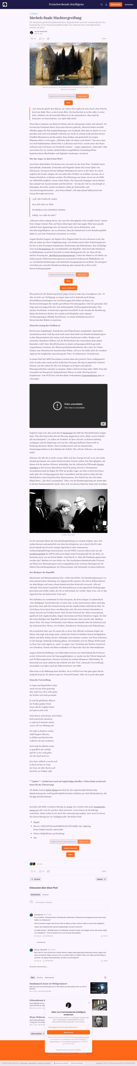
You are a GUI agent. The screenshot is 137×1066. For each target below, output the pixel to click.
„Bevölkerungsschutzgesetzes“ (62, 255)
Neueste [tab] (40, 977)
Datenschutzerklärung (72, 1041)
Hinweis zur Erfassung (44, 1063)
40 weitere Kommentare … (39, 967)
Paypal (36, 822)
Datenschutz (24, 1063)
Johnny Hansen (39, 950)
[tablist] (40, 895)
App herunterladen (77, 1063)
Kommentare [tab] (35, 895)
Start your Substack (62, 1063)
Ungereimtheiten (89, 375)
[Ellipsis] (106, 914)
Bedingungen (32, 1063)
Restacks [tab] (45, 895)
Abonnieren (116, 4)
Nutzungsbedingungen (81, 1037)
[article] (68, 988)
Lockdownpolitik (37, 553)
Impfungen (68, 432)
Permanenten (45, 248)
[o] (99, 988)
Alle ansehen (36, 1034)
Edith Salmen (52, 790)
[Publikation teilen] (106, 4)
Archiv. (70, 806)
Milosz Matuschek (41, 31)
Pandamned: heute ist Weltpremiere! (48, 983)
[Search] (101, 4)
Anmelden (129, 4)
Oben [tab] (33, 977)
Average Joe (38, 914)
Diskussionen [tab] (49, 977)
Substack (99, 1063)
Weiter (100, 879)
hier (72, 781)
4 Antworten (41, 942)
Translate (34, 13)
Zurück (37, 879)
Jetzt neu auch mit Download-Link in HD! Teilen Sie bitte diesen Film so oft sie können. (58, 987)
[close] (89, 1002)
